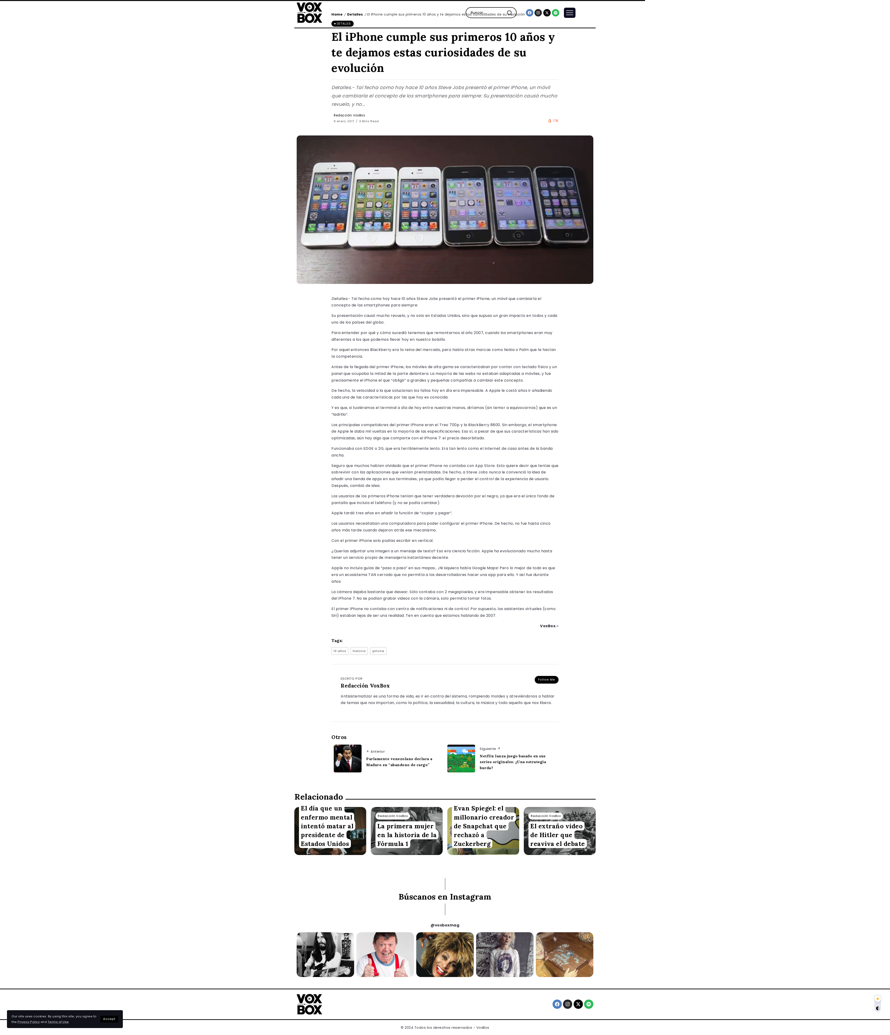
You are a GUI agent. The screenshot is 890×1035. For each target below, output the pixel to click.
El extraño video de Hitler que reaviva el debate (557, 834)
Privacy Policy (29, 1022)
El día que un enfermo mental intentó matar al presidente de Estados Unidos (327, 825)
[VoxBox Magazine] (309, 12)
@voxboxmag (445, 925)
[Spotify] (555, 12)
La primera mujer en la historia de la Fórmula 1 (407, 834)
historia (359, 651)
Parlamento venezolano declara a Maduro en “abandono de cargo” (399, 761)
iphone (378, 651)
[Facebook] (529, 12)
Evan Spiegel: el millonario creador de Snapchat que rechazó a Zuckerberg (484, 825)
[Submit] (511, 13)
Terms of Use (58, 1022)
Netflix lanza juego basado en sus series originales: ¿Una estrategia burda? (513, 762)
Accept (109, 1019)
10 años (340, 651)
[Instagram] (538, 12)
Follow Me (546, 679)
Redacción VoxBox (349, 115)
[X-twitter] (547, 12)
